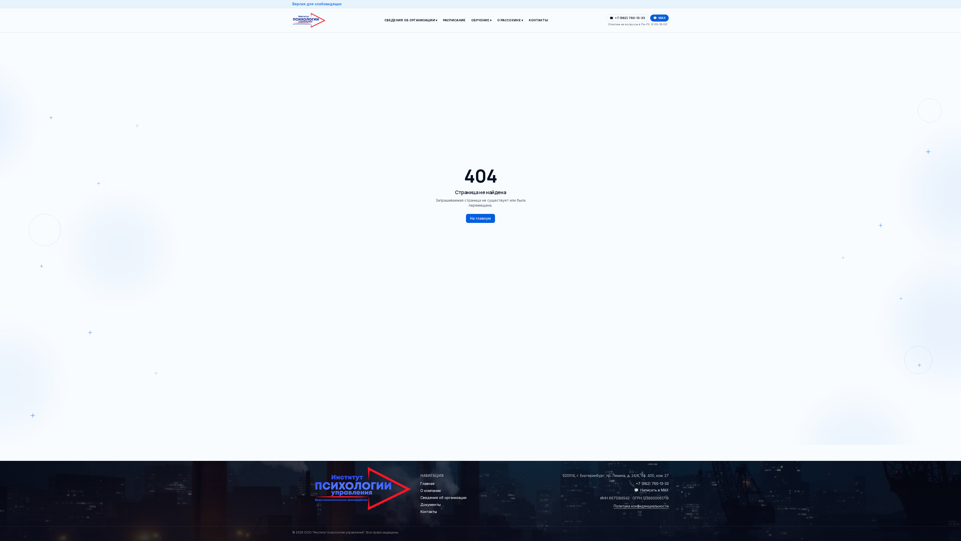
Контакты (538, 20)
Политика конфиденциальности (641, 506)
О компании (430, 490)
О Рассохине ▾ (510, 20)
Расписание (454, 20)
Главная (427, 483)
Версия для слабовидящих (317, 4)
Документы (430, 504)
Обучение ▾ (481, 20)
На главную (480, 218)
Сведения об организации (443, 497)
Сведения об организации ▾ (410, 20)
